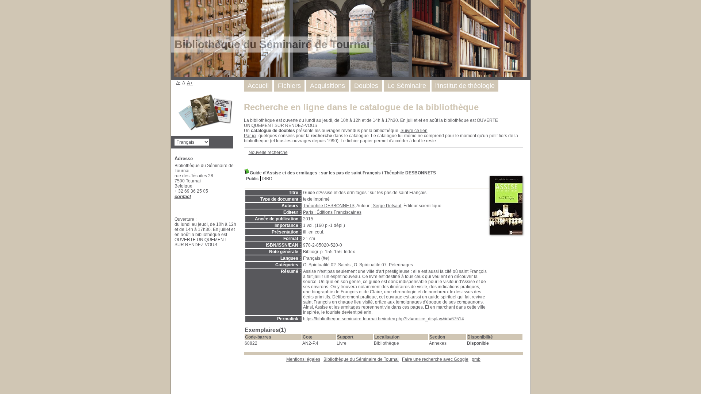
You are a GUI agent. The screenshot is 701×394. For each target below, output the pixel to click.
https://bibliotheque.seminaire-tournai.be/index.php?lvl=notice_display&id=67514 (383, 318)
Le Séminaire (406, 85)
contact (183, 196)
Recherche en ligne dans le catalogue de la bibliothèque (361, 107)
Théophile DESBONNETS (410, 172)
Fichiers (289, 85)
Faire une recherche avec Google (435, 359)
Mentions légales (303, 359)
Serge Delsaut (387, 205)
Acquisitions (327, 85)
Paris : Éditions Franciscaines (332, 212)
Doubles (366, 85)
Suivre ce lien (414, 130)
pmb (476, 359)
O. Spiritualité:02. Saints (326, 264)
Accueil (258, 85)
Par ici (250, 135)
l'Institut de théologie (465, 85)
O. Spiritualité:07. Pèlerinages (383, 264)
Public (252, 178)
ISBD (267, 178)
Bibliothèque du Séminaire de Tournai (361, 359)
